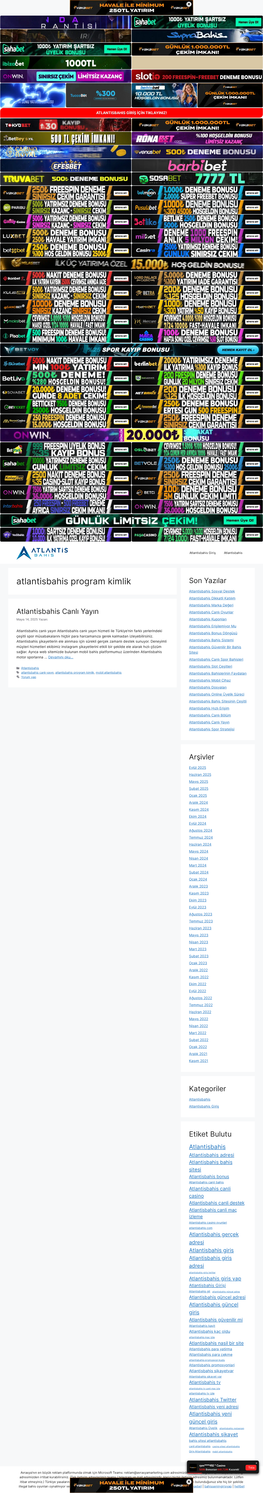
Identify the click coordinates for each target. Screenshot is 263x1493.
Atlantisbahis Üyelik (203, 1428)
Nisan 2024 (198, 858)
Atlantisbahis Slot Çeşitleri (210, 666)
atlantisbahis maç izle (202, 1337)
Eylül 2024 (197, 823)
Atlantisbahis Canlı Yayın (57, 611)
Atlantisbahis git (199, 1291)
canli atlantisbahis (199, 1446)
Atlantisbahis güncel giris (213, 1308)
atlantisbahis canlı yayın (37, 672)
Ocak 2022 (198, 1047)
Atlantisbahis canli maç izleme (213, 1213)
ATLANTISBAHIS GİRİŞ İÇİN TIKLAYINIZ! (131, 113)
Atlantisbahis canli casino (210, 1192)
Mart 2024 (197, 865)
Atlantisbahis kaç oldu (209, 1331)
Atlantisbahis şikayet (213, 1434)
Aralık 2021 (198, 1054)
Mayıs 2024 (198, 851)
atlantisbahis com (200, 1228)
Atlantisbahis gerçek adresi (214, 1238)
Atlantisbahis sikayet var (205, 1376)
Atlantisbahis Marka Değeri (211, 605)
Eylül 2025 (197, 768)
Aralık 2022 (198, 970)
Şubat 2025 (198, 789)
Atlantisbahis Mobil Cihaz (210, 680)
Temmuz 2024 (201, 837)
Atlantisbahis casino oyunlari (208, 1222)
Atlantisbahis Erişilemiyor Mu (212, 626)
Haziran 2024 (200, 844)
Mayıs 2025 (198, 782)
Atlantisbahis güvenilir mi (216, 1319)
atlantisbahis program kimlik (74, 672)
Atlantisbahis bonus (209, 1176)
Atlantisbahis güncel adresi (217, 1297)
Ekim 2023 (197, 900)
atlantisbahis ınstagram (231, 1428)
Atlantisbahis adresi (211, 1155)
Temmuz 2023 (201, 921)
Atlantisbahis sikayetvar (211, 1370)
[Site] (65, 193)
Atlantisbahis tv (205, 1382)
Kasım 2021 (198, 1061)
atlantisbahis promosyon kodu (207, 1360)
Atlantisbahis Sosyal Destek (212, 591)
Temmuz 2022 (201, 1005)
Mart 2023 (197, 949)
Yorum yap (28, 677)
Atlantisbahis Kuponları (208, 619)
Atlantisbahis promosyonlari (212, 1365)
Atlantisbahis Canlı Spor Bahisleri (216, 659)
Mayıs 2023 (198, 935)
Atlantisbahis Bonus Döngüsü (213, 633)
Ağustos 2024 (200, 830)
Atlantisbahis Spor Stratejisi (211, 729)
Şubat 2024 (199, 872)
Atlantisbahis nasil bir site (216, 1343)
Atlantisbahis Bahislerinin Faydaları (218, 673)
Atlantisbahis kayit (202, 1326)
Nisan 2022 (198, 1026)
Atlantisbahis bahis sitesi (210, 1166)
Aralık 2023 (198, 886)
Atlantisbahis (233, 553)
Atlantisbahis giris (211, 1250)
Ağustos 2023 (200, 914)
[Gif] (131, 264)
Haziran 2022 (200, 1012)
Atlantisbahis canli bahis (206, 1182)
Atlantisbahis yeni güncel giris (210, 1417)
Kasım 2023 (199, 893)
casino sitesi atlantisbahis (226, 1446)
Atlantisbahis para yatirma (210, 1349)
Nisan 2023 (198, 942)
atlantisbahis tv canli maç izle (204, 1388)
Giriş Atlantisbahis (199, 1451)
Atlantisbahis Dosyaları (208, 687)
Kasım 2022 (199, 977)
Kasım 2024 (199, 809)
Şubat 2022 (198, 1040)
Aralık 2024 (198, 802)
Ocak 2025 (198, 796)
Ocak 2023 (198, 963)
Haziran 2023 (200, 928)
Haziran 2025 (200, 775)
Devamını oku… (60, 657)
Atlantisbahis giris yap (215, 1279)
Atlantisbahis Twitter (212, 1400)
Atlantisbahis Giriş (202, 553)
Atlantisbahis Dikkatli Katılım (212, 598)
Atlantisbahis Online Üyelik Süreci (216, 694)
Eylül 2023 (197, 907)
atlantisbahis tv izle (202, 1393)
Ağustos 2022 (200, 998)
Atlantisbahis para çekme (210, 1354)
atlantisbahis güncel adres (226, 1291)
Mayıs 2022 (198, 1019)
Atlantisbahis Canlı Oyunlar (211, 612)
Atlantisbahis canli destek (217, 1203)
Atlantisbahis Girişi (207, 1285)
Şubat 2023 (199, 956)
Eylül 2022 (197, 991)
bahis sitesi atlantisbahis (207, 1441)
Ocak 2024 (198, 879)
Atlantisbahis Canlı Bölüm (210, 715)
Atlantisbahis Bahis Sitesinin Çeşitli (218, 701)
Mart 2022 (197, 1033)
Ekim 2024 (197, 816)
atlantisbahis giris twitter (202, 1272)
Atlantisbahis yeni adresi (214, 1406)
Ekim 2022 (197, 984)
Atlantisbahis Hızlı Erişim (209, 708)
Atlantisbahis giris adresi (210, 1262)
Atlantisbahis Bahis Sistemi (211, 640)
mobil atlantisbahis (109, 672)
